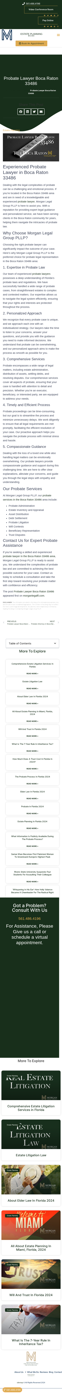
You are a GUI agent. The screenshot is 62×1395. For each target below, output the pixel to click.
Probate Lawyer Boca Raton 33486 (34, 591)
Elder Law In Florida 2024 (32, 791)
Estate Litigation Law (32, 681)
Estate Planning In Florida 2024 (32, 821)
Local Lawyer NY (31, 1375)
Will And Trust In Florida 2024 (32, 729)
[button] (58, 35)
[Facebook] (44, 15)
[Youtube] (51, 15)
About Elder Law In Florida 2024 (32, 696)
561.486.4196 (29, 919)
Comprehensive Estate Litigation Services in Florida (31, 1108)
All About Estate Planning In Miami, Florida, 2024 (31, 1247)
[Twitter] (48, 15)
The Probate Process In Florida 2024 (32, 776)
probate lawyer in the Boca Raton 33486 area (29, 556)
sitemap (20, 1383)
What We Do (33, 1372)
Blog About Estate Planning (18, 90)
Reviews (44, 1372)
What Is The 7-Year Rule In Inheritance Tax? (32, 744)
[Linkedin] (54, 15)
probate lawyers (41, 273)
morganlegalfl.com (33, 595)
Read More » (32, 673)
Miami (31, 36)
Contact (58, 1372)
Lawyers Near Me (31, 1374)
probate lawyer (26, 201)
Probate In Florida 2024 (32, 806)
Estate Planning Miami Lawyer (31, 1364)
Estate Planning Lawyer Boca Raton (31, 1363)
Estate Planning (31, 34)
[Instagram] (58, 15)
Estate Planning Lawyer (31, 1362)
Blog (51, 1372)
